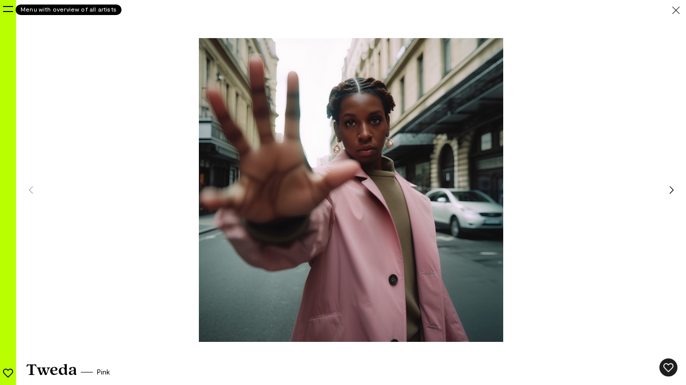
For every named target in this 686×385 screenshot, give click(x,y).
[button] (674, 190)
